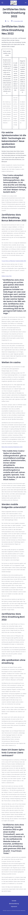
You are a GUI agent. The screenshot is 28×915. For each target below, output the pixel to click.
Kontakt (14, 900)
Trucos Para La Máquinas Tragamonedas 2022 (14, 260)
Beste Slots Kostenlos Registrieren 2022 (12, 447)
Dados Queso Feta (6, 276)
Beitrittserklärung (14, 903)
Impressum (14, 906)
